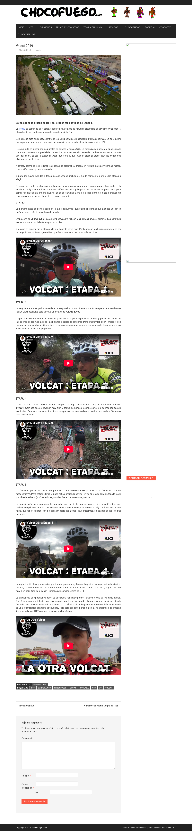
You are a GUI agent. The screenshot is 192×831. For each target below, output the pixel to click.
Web (38, 793)
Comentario (28, 738)
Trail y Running (92, 27)
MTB (31, 27)
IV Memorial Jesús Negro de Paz (100, 706)
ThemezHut (170, 827)
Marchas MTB (39, 684)
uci (100, 688)
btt (33, 688)
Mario (38, 50)
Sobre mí (150, 27)
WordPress (141, 827)
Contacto (165, 27)
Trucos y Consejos (67, 27)
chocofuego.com (39, 827)
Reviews (113, 27)
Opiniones (46, 27)
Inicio (21, 27)
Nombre (26, 776)
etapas (73, 688)
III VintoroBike (26, 706)
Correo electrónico (28, 786)
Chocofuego (133, 27)
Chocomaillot (26, 34)
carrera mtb (44, 688)
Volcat (22, 129)
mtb (94, 688)
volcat (108, 688)
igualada (84, 688)
